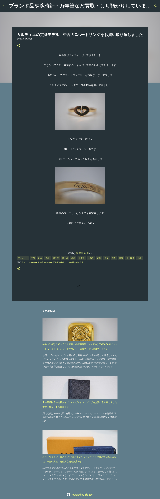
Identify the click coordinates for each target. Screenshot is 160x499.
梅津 (121, 258)
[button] (18, 45)
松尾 (73, 258)
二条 (114, 258)
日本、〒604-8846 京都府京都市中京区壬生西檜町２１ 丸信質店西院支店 (52, 262)
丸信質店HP (82, 253)
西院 (99, 258)
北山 (139, 258)
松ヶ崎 (65, 258)
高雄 (47, 258)
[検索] (156, 6)
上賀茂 (81, 258)
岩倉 (40, 258)
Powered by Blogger (81, 494)
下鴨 (33, 258)
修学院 (56, 258)
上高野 (91, 258)
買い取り (130, 258)
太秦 (106, 258)
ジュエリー (22, 258)
